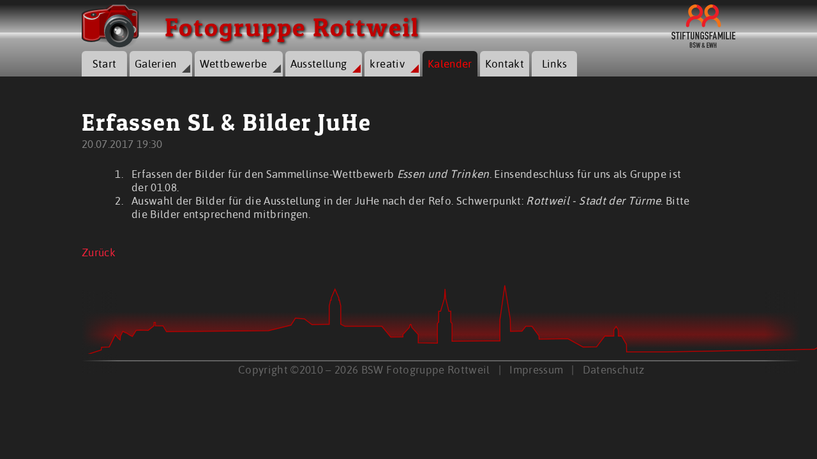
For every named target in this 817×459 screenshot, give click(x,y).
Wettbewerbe (233, 63)
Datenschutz (614, 369)
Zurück (99, 252)
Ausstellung (318, 63)
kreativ (387, 63)
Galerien (156, 63)
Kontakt (504, 63)
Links (554, 63)
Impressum (536, 369)
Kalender (450, 63)
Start (105, 63)
